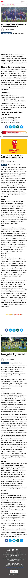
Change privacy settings (14, 574)
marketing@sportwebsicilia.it (18, 567)
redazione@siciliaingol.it (18, 565)
